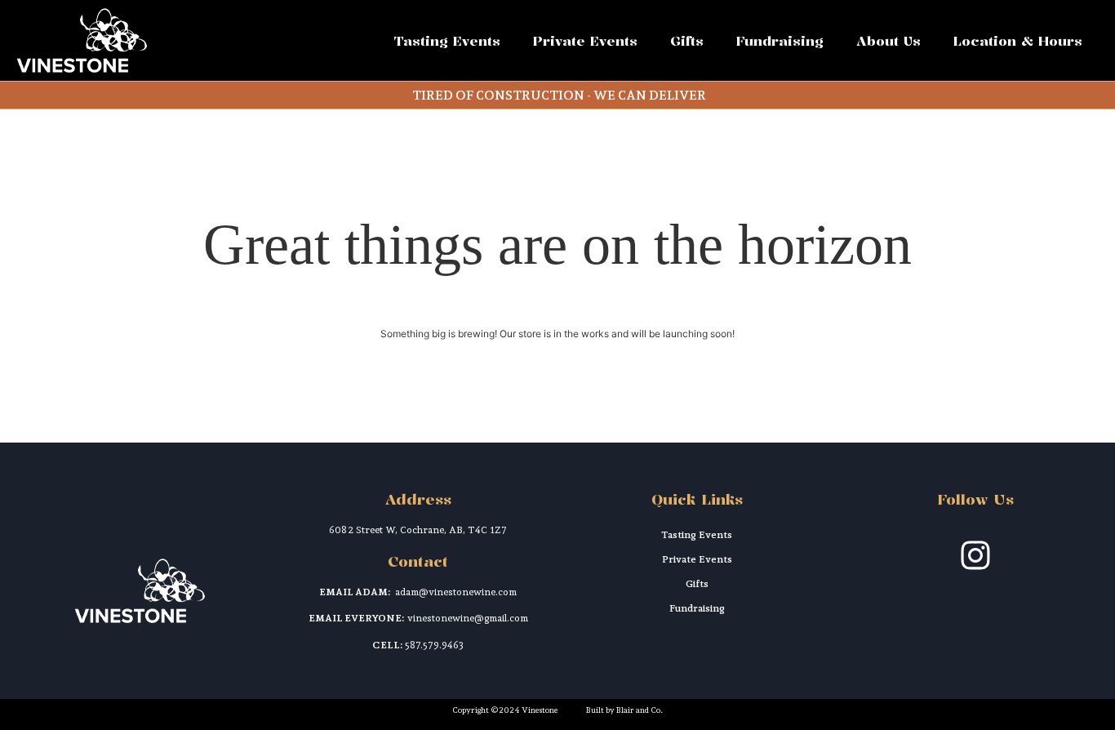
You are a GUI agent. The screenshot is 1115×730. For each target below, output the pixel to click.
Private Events (585, 41)
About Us (888, 41)
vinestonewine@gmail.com (467, 618)
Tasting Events (447, 41)
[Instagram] (975, 555)
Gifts (687, 41)
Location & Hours (1017, 41)
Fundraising (780, 41)
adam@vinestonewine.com (456, 592)
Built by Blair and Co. (624, 710)
